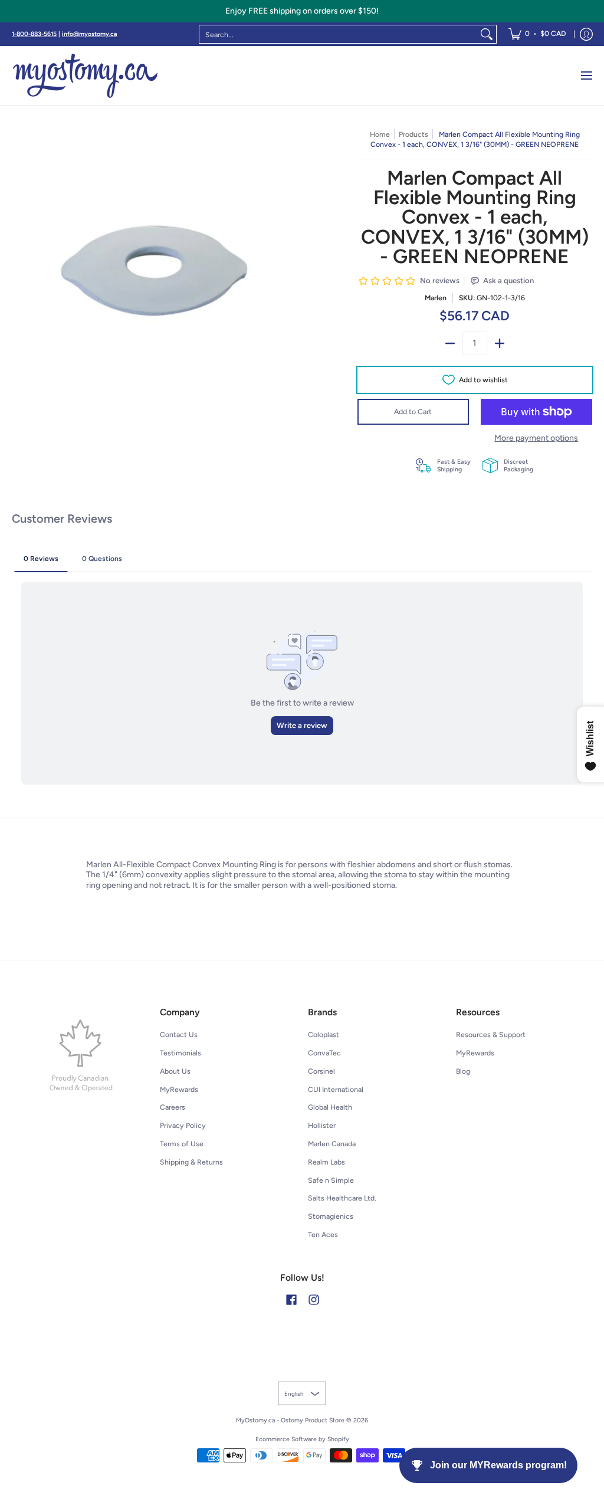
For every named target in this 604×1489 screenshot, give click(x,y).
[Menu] (586, 75)
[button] (291, 1299)
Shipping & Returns (191, 1161)
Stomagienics (330, 1216)
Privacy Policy (183, 1125)
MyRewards (179, 1089)
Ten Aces (323, 1234)
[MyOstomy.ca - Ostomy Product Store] (85, 75)
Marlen (436, 297)
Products (413, 134)
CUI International (335, 1089)
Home (380, 134)
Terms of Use (181, 1143)
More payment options (536, 438)
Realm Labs (326, 1161)
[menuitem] (537, 34)
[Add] (499, 343)
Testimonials (180, 1052)
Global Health (330, 1107)
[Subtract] (450, 343)
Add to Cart (413, 411)
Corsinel (321, 1071)
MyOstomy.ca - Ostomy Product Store (290, 1420)
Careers (172, 1107)
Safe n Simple (331, 1180)
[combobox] (338, 34)
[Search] (486, 34)
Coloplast (323, 1034)
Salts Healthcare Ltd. (342, 1197)
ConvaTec (324, 1052)
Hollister (322, 1125)
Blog (463, 1071)
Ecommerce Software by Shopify (302, 1439)
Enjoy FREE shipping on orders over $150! (302, 11)
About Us (175, 1071)
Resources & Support (491, 1034)
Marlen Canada (332, 1143)
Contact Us (179, 1034)
